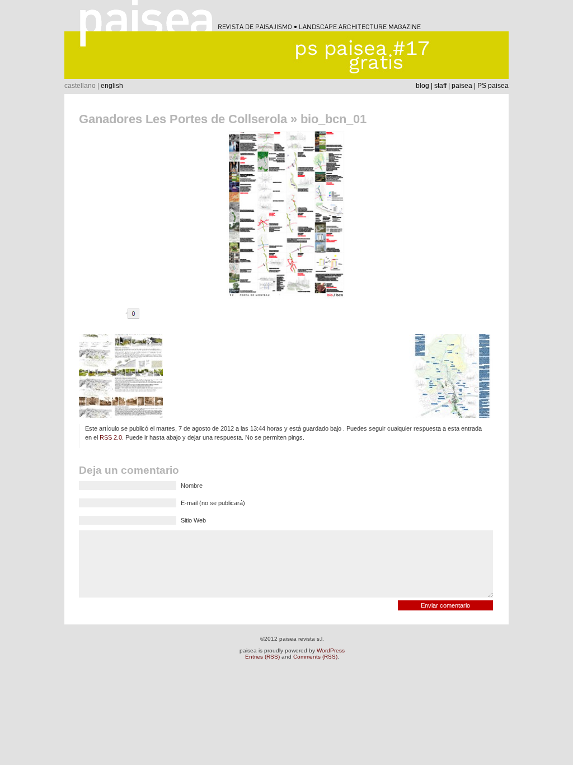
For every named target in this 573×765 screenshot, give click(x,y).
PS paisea (493, 86)
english (112, 86)
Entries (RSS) (262, 657)
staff (440, 86)
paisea (462, 86)
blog (422, 86)
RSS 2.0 (111, 437)
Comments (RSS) (315, 657)
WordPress (331, 650)
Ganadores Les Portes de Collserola (183, 119)
